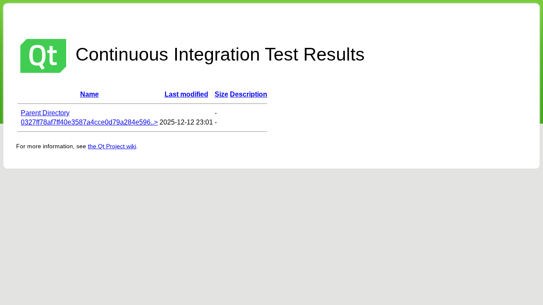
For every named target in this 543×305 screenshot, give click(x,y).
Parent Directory (45, 112)
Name (89, 94)
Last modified (186, 94)
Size (221, 94)
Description (248, 94)
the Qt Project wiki (112, 146)
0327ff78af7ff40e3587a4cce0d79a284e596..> (89, 122)
